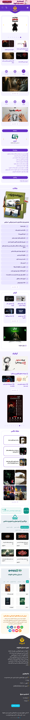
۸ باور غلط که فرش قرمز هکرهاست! (9, 385)
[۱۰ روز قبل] (15, 84)
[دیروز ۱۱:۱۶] (22, 43)
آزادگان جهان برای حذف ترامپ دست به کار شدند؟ (15, 275)
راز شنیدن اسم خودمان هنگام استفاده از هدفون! (16, 154)
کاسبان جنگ (23, 263)
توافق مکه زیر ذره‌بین (21, 255)
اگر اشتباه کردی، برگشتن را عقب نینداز (8, 61)
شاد (21, 627)
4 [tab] (14, 37)
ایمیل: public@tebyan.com (20, 686)
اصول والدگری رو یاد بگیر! (21, 160)
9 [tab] (7, 425)
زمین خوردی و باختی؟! (21, 317)
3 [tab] (16, 37)
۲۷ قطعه (18, 562)
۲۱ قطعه (18, 545)
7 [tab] (8, 37)
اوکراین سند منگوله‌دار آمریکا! (19, 267)
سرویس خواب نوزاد (23, 181)
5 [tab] (12, 37)
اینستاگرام (13, 630)
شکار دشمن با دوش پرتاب (20, 230)
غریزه (27, 594)
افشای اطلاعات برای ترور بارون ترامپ (18, 271)
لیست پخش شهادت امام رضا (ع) (8, 543)
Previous (26, 24)
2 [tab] (18, 37)
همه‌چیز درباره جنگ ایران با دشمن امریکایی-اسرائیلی (16, 222)
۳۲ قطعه (3, 545)
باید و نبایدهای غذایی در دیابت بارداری (22, 49)
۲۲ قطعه (3, 561)
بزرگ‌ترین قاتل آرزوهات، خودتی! (21, 304)
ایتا (20, 630)
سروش (11, 627)
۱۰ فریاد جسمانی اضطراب (9, 49)
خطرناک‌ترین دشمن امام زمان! (20, 156)
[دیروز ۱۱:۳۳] (23, 451)
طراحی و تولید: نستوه (14, 717)
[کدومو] (15, 136)
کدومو (15, 141)
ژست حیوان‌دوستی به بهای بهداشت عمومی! (17, 167)
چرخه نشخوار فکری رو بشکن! (18, 374)
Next (3, 24)
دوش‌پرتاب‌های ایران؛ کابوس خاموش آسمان (16, 242)
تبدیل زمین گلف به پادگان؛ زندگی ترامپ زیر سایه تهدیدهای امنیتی (13, 246)
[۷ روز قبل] (20, 311)
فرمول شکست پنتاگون (21, 279)
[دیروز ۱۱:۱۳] (15, 24)
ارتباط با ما (25, 698)
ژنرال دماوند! (22, 226)
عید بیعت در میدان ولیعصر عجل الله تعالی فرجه (12, 451)
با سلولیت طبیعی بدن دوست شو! (23, 385)
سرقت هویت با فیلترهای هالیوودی (19, 171)
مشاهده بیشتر (14, 93)
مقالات (15, 188)
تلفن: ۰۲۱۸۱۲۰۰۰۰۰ (24, 683)
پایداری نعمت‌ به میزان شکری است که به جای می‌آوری (15, 169)
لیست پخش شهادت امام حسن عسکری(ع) (22, 543)
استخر (27, 607)
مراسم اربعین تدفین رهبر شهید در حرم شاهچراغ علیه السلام (12, 462)
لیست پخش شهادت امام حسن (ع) (22, 559)
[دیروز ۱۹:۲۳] (22, 55)
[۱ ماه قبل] (15, 114)
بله (8, 627)
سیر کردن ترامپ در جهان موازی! (20, 164)
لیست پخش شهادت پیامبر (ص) (7, 559)
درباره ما (26, 701)
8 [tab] (9, 425)
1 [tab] (20, 37)
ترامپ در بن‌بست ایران (20, 259)
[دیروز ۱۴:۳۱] (8, 55)
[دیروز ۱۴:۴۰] (23, 440)
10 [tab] (5, 425)
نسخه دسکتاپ (15, 706)
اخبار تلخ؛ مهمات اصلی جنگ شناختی (18, 251)
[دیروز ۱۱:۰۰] (9, 492)
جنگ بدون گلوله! (8, 316)
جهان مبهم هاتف (10, 594)
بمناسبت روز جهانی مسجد (13, 440)
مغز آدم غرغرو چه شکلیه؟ (21, 162)
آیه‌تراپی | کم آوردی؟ (10, 304)
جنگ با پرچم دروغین (21, 283)
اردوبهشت (11, 607)
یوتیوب (16, 630)
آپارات (18, 627)
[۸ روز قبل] (8, 379)
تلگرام (10, 630)
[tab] (23, 72)
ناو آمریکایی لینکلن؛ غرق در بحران (18, 238)
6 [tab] (10, 37)
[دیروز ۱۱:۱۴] (8, 43)
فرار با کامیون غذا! (21, 234)
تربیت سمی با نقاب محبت (23, 62)
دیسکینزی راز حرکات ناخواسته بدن (19, 158)
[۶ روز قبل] (20, 298)
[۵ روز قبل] (9, 298)
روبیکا (15, 627)
